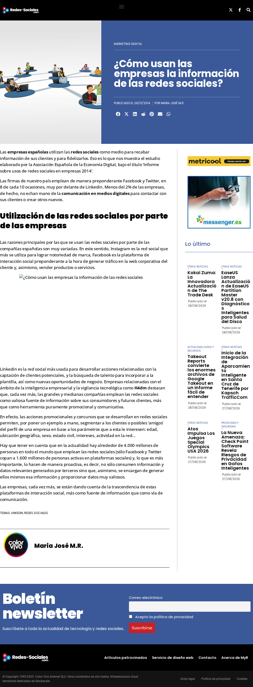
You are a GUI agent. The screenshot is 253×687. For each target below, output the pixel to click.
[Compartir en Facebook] (118, 114)
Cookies (242, 679)
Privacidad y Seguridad (229, 424)
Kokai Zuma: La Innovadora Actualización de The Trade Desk (202, 283)
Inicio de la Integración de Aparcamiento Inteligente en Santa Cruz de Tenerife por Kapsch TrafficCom (235, 375)
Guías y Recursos (201, 349)
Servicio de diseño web (172, 657)
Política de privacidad (215, 679)
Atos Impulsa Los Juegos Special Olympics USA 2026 (201, 440)
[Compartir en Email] (160, 114)
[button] (121, 6)
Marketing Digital (128, 44)
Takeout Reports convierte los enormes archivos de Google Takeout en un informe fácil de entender (201, 376)
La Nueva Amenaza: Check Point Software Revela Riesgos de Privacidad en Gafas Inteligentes (235, 450)
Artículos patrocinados (125, 657)
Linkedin (17, 513)
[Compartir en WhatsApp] (168, 114)
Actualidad (195, 347)
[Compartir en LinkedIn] (135, 114)
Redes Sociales (36, 513)
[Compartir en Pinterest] (152, 114)
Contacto (207, 657)
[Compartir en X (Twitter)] (126, 114)
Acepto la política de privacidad (163, 616)
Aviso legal (187, 679)
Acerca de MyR (234, 657)
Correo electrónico (146, 597)
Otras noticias (198, 266)
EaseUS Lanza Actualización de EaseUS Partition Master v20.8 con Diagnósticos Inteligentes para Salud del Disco (235, 296)
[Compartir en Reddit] (143, 114)
